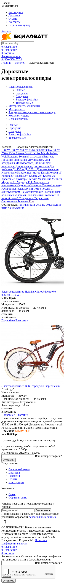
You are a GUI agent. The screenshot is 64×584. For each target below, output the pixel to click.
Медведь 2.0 (9, 182)
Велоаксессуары (18, 118)
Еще (31, 201)
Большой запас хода (31, 156)
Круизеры (21, 178)
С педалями (26, 198)
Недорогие (23, 185)
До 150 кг (19, 169)
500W (56, 150)
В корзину (21, 320)
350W (49, 150)
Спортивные (9, 201)
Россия (46, 188)
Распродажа (16, 12)
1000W (5, 150)
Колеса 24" (22, 175)
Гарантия (14, 475)
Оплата (13, 18)
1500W (15, 150)
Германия (7, 159)
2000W (24, 150)
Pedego (54, 153)
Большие (13, 156)
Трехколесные (24, 102)
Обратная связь (18, 497)
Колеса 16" (56, 172)
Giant (28, 153)
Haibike (36, 153)
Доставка (14, 15)
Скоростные (41, 198)
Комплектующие (19, 115)
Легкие (33, 178)
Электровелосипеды (21, 86)
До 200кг (31, 169)
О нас (12, 494)
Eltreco (20, 153)
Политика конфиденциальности (24, 542)
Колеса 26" (36, 175)
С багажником (51, 191)
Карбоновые (9, 172)
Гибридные (21, 159)
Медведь (57, 178)
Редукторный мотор (29, 188)
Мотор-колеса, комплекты (24, 105)
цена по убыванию (12, 207)
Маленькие (45, 178)
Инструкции (16, 482)
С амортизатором (31, 191)
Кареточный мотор (29, 172)
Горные (20, 89)
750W (5, 153)
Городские (22, 93)
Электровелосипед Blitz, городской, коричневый (30, 385)
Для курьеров (23, 166)
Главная (6, 62)
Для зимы (39, 162)
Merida (45, 153)
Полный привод (52, 185)
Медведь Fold (25, 182)
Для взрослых (24, 162)
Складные (22, 96)
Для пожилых (41, 166)
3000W (40, 150)
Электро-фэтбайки (27, 99)
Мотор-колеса (17, 109)
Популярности (26, 204)
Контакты (14, 21)
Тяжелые (23, 201)
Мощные (40, 182)
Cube (12, 153)
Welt (4, 156)
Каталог (20, 62)
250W (32, 150)
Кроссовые (8, 178)
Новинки (36, 185)
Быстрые (48, 156)
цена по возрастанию (49, 204)
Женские (53, 169)
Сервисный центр (19, 25)
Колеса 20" (8, 175)
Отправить (8, 460)
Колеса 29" (49, 175)
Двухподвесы (36, 159)
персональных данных (42, 516)
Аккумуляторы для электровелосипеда (32, 112)
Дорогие (42, 169)
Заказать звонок (11, 56)
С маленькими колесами (42, 195)
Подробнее (8, 320)
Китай (45, 172)
